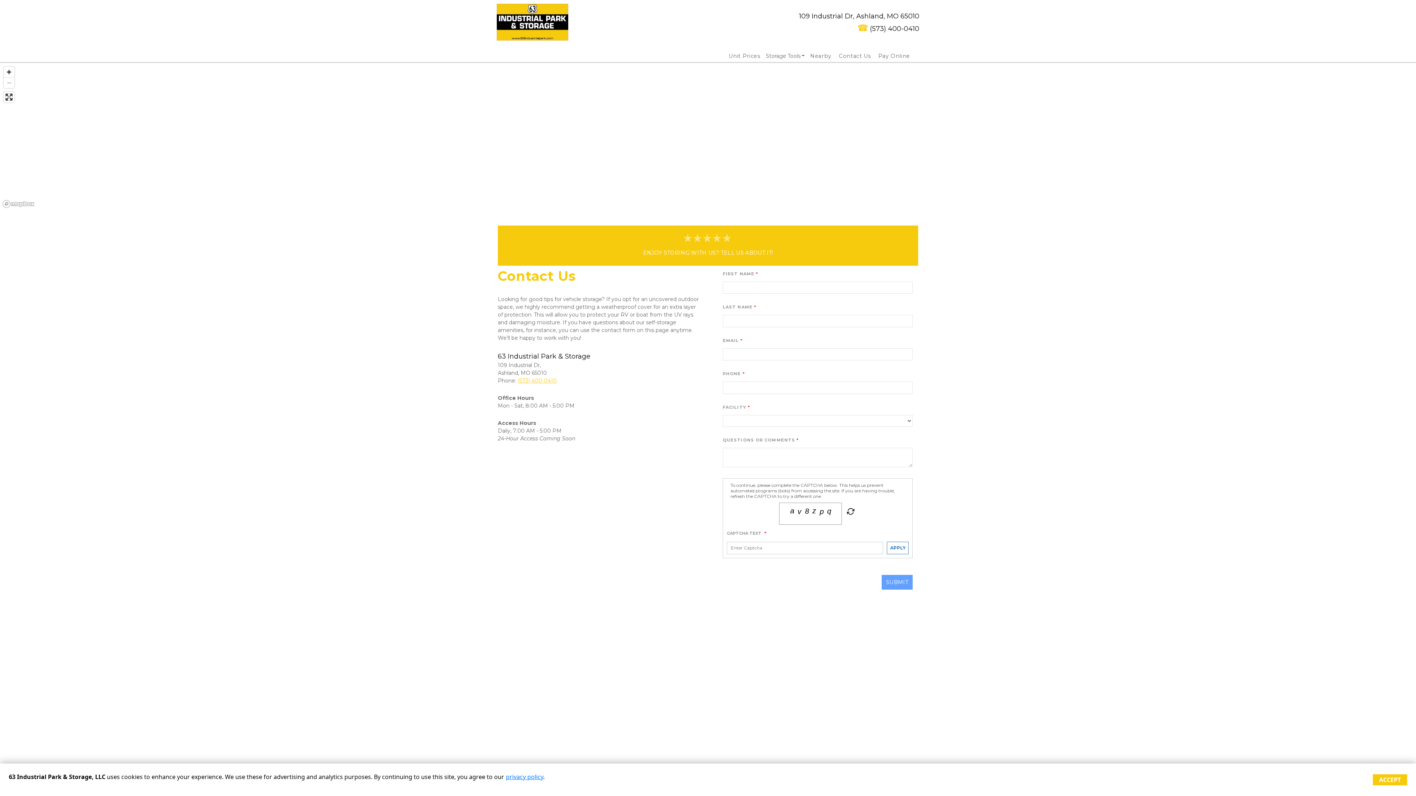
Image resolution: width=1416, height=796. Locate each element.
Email (731, 340)
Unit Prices (744, 56)
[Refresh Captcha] (850, 512)
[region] (708, 136)
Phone (732, 373)
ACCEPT (1390, 780)
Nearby (821, 56)
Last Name (738, 307)
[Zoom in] (9, 72)
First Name (738, 273)
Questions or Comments (759, 440)
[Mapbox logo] (18, 204)
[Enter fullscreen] (9, 97)
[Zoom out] (9, 82)
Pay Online (894, 56)
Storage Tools (783, 56)
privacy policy (524, 777)
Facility (734, 407)
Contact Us (855, 56)
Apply (898, 548)
